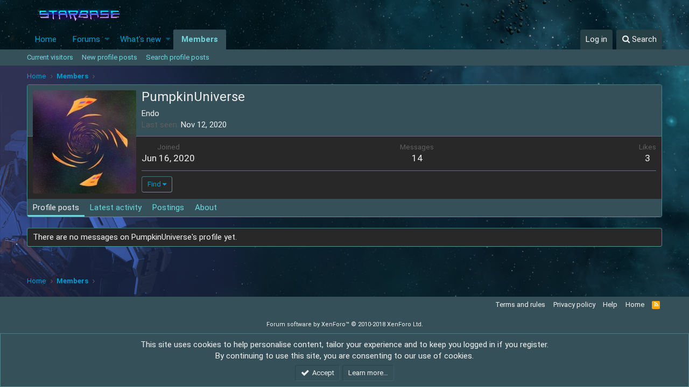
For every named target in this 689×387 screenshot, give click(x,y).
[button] (107, 39)
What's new (140, 39)
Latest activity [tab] (116, 207)
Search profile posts (177, 57)
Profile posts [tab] (56, 207)
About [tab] (206, 207)
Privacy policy (574, 304)
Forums (86, 39)
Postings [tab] (168, 207)
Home (46, 39)
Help (610, 304)
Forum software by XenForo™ (344, 324)
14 (417, 158)
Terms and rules (520, 304)
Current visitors (50, 57)
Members (199, 39)
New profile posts (109, 57)
